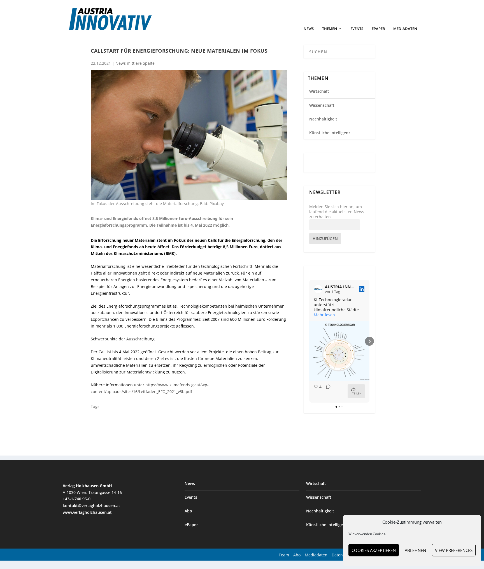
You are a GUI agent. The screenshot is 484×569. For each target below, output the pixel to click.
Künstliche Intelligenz (329, 132)
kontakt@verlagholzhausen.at (91, 505)
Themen (329, 28)
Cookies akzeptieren (374, 550)
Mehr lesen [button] (324, 314)
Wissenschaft (321, 105)
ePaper (378, 28)
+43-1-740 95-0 (76, 498)
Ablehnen (415, 550)
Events (356, 28)
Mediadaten (405, 28)
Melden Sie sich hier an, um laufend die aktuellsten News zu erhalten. (336, 211)
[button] (309, 341)
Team (284, 555)
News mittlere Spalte (135, 63)
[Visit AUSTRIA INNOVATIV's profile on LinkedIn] (318, 289)
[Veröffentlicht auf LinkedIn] (361, 289)
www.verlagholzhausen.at (87, 512)
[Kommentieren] (327, 391)
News (309, 28)
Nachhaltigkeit (323, 119)
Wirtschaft (319, 91)
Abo (188, 511)
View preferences (454, 550)
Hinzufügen (325, 238)
